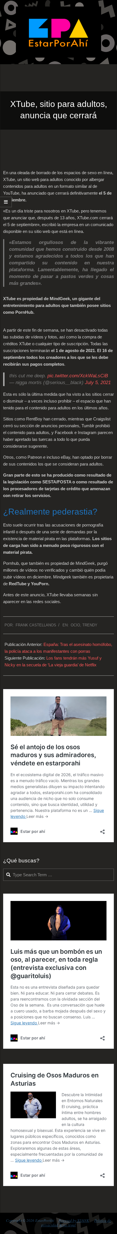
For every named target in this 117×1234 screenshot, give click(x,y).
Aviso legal (67, 1224)
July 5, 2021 (98, 382)
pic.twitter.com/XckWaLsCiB (77, 375)
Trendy (89, 625)
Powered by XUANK (73, 1220)
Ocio (75, 625)
